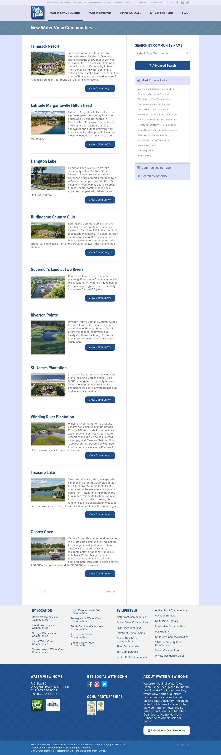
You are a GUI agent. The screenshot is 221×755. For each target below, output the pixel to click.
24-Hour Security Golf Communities (168, 644)
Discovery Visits (145, 150)
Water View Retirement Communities (156, 89)
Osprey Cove (42, 532)
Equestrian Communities (170, 626)
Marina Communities (129, 627)
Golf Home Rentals (166, 621)
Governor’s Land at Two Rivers (57, 270)
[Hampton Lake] (48, 178)
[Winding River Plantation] (48, 434)
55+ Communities (127, 652)
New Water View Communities (61, 28)
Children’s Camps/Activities (171, 637)
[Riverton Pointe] (48, 337)
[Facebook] (177, 2)
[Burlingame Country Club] (48, 230)
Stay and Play (144, 155)
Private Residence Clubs (169, 655)
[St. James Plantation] (48, 385)
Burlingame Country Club (53, 217)
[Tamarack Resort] (48, 63)
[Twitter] (187, 2)
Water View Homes (147, 145)
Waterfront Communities (131, 617)
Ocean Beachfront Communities (127, 640)
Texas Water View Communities (153, 135)
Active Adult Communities (171, 610)
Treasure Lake (43, 473)
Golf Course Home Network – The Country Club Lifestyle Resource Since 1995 (79, 2)
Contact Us (130, 2)
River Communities (128, 646)
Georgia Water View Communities (154, 104)
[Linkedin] (182, 2)
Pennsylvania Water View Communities (157, 125)
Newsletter (143, 2)
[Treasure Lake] (48, 490)
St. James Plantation (49, 368)
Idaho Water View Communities (153, 109)
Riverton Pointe (44, 315)
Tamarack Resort (45, 46)
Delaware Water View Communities (155, 94)
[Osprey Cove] (48, 549)
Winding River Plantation (52, 417)
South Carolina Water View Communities (157, 130)
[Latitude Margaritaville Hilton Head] (48, 123)
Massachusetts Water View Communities (157, 114)
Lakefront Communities (131, 633)
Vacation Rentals (165, 615)
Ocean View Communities (132, 622)
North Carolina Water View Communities (157, 119)
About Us (119, 2)
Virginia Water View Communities (154, 140)
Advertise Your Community (162, 2)
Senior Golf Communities (132, 657)
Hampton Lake (43, 161)
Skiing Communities (167, 650)
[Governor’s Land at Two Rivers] (48, 287)
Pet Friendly (162, 631)
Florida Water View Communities (154, 99)
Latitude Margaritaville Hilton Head (61, 106)
